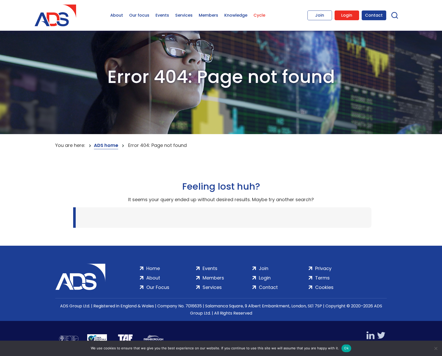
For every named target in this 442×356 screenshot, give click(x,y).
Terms (322, 278)
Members (208, 15)
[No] (435, 348)
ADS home (106, 145)
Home (153, 268)
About (116, 15)
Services (184, 15)
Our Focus (157, 287)
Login (346, 15)
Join (319, 15)
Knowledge (235, 15)
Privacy (323, 268)
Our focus (139, 15)
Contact (374, 15)
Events (162, 15)
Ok (346, 348)
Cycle (259, 15)
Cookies (324, 287)
